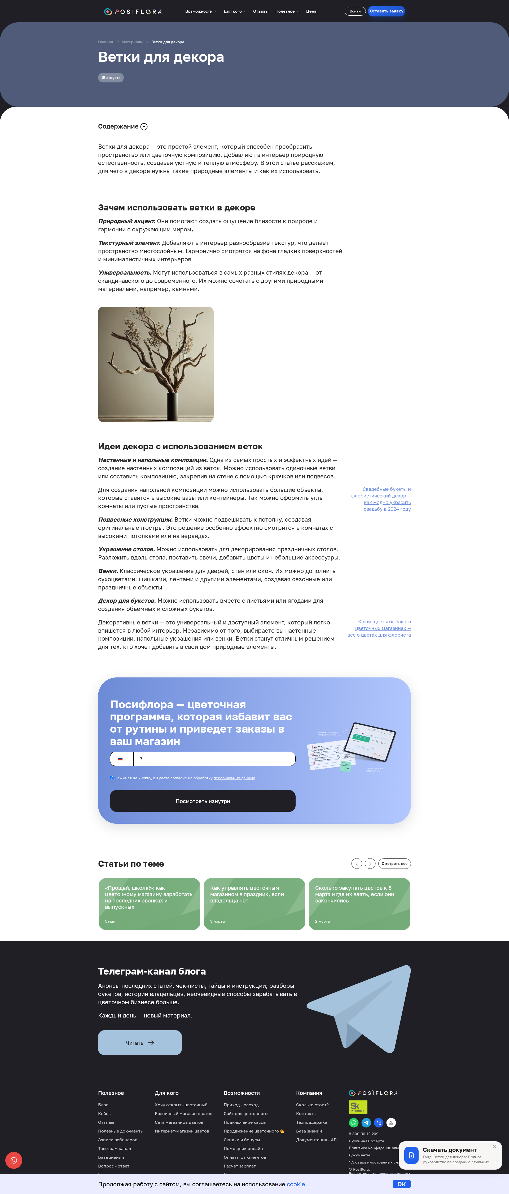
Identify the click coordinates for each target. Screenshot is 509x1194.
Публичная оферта (366, 1141)
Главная (105, 41)
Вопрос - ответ (113, 1166)
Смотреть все (394, 863)
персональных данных (234, 778)
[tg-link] (366, 1122)
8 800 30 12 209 (363, 1134)
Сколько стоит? (312, 1104)
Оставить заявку (386, 10)
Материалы (132, 41)
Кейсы (105, 1113)
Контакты (306, 1113)
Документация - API (317, 1139)
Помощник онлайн (243, 1148)
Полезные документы (121, 1131)
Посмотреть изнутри (203, 801)
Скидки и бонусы (242, 1139)
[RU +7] (121, 759)
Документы (359, 1155)
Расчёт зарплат (240, 1166)
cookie (296, 1184)
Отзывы (261, 11)
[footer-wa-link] (354, 1122)
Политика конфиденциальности (379, 1148)
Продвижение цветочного (252, 1131)
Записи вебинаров (117, 1139)
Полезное (285, 11)
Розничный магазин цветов (183, 1113)
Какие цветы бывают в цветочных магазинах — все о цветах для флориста (379, 628)
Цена (311, 11)
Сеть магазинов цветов (179, 1122)
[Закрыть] (494, 1146)
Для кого (233, 11)
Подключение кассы (245, 1122)
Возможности (198, 11)
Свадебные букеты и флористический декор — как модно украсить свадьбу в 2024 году (381, 499)
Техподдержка (311, 1122)
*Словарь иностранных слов (375, 1162)
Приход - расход (241, 1104)
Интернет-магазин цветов (182, 1131)
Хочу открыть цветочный (181, 1104)
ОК (401, 1184)
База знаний (111, 1157)
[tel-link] (379, 1122)
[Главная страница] (133, 11)
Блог (103, 1104)
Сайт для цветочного (246, 1113)
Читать (134, 1042)
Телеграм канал (114, 1148)
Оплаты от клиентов (245, 1157)
